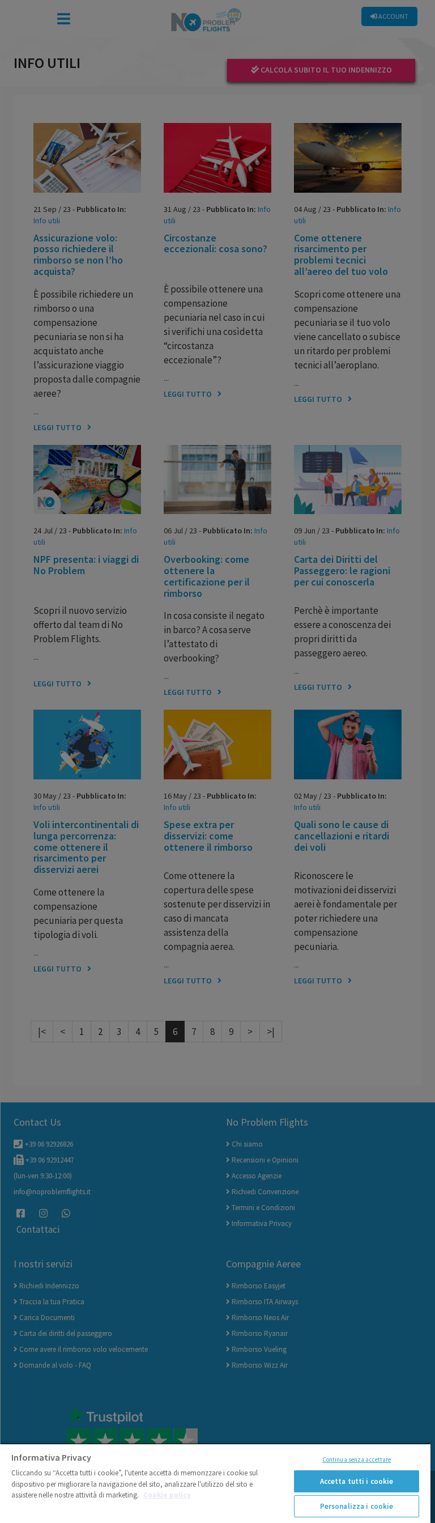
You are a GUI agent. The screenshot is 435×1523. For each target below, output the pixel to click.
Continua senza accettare (356, 1459)
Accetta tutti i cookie (357, 1481)
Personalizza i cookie (357, 1506)
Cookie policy (167, 1495)
